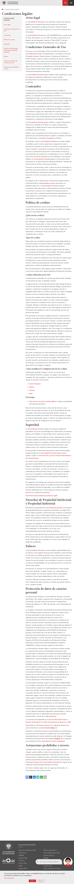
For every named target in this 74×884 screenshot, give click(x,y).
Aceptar (32, 881)
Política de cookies (9, 39)
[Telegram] (37, 777)
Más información (9, 878)
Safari (31, 393)
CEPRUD (21, 855)
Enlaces (6, 56)
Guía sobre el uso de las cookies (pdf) (41, 401)
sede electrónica (50, 716)
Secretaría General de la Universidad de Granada (43, 762)
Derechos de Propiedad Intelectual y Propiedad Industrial (11, 50)
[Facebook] (27, 777)
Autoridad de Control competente (53, 741)
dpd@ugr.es (58, 738)
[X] (30, 777)
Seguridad (7, 44)
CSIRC (20, 866)
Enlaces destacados (27, 845)
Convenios (22, 860)
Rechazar (41, 881)
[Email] (45, 777)
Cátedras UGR (23, 858)
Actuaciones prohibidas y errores (11, 68)
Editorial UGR (23, 868)
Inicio (3, 9)
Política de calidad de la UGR (27, 850)
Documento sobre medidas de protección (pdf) (41, 495)
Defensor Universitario (50, 850)
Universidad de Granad (35, 429)
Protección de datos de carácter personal (10, 61)
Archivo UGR (23, 863)
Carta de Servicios (48, 855)
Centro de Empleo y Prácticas (52, 868)
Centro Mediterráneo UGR (51, 853)
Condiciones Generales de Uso (11, 30)
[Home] (10, 3)
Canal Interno (23, 853)
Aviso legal (7, 24)
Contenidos (7, 35)
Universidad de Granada (36, 22)
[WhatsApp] (41, 777)
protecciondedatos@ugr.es (48, 728)
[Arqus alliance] (9, 861)
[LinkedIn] (34, 777)
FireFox (31, 387)
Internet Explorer (35, 384)
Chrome (32, 390)
